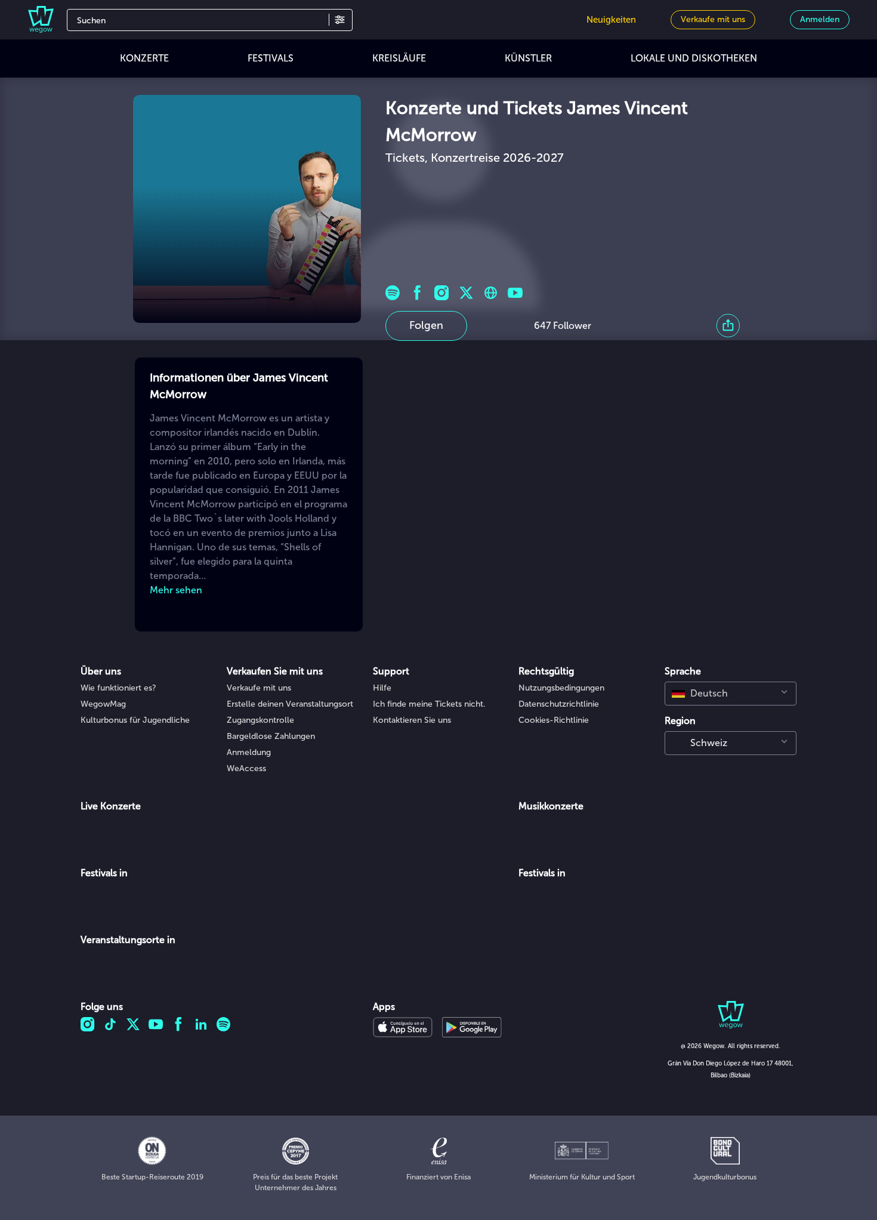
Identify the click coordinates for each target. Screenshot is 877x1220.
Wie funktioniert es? (118, 688)
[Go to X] (466, 292)
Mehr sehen (176, 590)
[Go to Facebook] (417, 292)
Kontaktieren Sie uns (412, 720)
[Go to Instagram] (441, 292)
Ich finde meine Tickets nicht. (429, 704)
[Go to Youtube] (515, 293)
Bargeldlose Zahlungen (271, 736)
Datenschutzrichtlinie (558, 704)
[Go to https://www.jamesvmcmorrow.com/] (490, 292)
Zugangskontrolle (260, 720)
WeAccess (246, 768)
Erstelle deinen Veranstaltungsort (290, 704)
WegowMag (103, 704)
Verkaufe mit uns (259, 688)
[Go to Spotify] (392, 292)
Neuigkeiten (611, 19)
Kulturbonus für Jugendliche (135, 720)
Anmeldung (249, 752)
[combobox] (730, 693)
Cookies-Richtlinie (553, 720)
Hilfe (382, 688)
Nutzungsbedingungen (561, 688)
